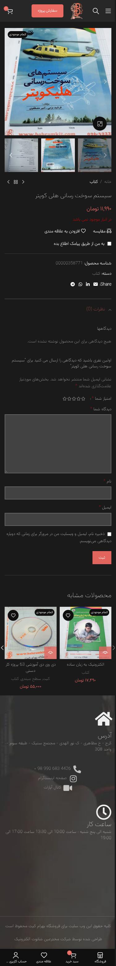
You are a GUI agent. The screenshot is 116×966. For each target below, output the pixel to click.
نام (107, 481)
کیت (46, 679)
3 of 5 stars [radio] (73, 399)
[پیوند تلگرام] (73, 284)
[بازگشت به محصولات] (15, 182)
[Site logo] (77, 11)
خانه (107, 182)
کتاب (94, 182)
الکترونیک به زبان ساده (85, 664)
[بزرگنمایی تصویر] (100, 124)
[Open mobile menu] (108, 11)
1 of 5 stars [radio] (83, 399)
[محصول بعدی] (8, 182)
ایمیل (105, 507)
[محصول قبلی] (23, 182)
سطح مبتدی (31, 679)
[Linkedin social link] (88, 284)
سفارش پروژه (47, 10)
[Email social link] (96, 284)
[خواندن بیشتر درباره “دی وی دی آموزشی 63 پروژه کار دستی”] (50, 653)
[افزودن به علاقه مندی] (68, 615)
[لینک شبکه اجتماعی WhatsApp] (80, 284)
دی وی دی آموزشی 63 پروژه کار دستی (31, 667)
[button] (105, 82)
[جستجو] (96, 11)
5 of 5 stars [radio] (64, 399)
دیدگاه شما (100, 409)
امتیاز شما (101, 398)
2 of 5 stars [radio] (78, 399)
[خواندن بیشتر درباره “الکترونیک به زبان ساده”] (105, 653)
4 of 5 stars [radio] (69, 399)
